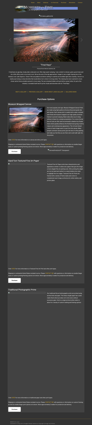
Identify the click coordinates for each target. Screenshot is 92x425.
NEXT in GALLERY (21, 92)
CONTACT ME (49, 144)
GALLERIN (71, 92)
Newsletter (72, 2)
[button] (14, 151)
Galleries (45, 2)
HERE (13, 140)
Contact (80, 2)
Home (32, 2)
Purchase (63, 2)
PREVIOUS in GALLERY (36, 92)
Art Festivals (54, 2)
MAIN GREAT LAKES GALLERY (54, 92)
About (38, 2)
